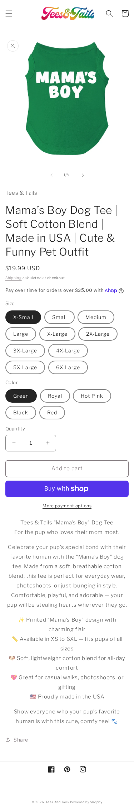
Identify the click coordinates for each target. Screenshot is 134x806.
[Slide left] (51, 175)
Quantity (15, 428)
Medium (95, 317)
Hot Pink (92, 396)
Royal (55, 396)
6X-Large (68, 367)
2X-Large (98, 334)
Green (21, 396)
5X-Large (25, 367)
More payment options (67, 505)
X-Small (23, 317)
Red (52, 412)
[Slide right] (83, 175)
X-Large (57, 334)
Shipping (13, 278)
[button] (9, 13)
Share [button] (21, 740)
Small (59, 317)
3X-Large (25, 350)
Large (20, 334)
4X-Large (68, 350)
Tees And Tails (57, 802)
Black (20, 412)
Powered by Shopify (86, 802)
